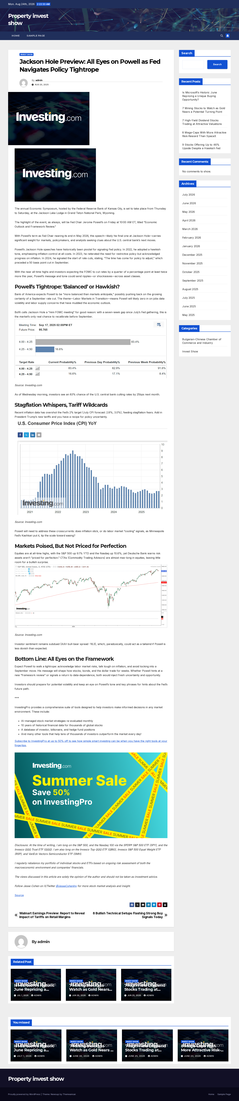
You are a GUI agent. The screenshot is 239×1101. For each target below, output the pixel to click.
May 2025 (188, 315)
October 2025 (190, 272)
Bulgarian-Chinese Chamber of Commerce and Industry (201, 341)
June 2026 (189, 203)
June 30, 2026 (81, 1056)
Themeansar (69, 1094)
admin (39, 80)
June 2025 (189, 306)
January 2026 (191, 246)
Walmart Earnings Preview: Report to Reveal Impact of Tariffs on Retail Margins (52, 915)
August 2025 (190, 289)
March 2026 (190, 229)
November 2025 (192, 263)
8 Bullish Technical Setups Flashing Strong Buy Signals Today (128, 915)
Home (16, 35)
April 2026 (188, 220)
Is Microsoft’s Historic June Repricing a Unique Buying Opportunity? (199, 96)
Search (186, 53)
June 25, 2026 (137, 1056)
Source (19, 895)
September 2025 (192, 280)
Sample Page (36, 35)
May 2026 (188, 211)
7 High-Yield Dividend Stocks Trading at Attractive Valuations (144, 989)
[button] (221, 35)
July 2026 (188, 194)
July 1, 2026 (24, 1056)
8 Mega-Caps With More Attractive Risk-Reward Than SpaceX (201, 1050)
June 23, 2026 (192, 1056)
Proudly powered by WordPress (24, 1094)
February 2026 (191, 237)
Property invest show (36, 1078)
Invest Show (26, 54)
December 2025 (192, 254)
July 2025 (188, 297)
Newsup (55, 1094)
